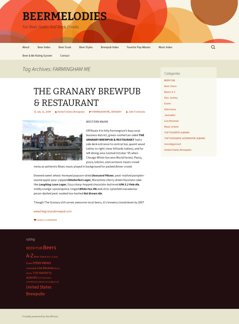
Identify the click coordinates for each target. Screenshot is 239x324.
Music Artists (171, 126)
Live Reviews (171, 121)
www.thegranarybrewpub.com (53, 211)
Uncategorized (172, 144)
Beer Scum (64, 47)
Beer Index (44, 47)
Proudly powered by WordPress (40, 316)
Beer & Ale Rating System (37, 55)
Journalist (169, 115)
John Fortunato (136, 111)
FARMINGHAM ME (100, 111)
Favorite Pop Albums (138, 47)
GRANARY (116, 111)
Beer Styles (86, 47)
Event (167, 103)
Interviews (170, 109)
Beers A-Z (169, 92)
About (26, 47)
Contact (65, 55)
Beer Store (170, 86)
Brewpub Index (110, 47)
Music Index (165, 47)
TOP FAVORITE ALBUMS (177, 132)
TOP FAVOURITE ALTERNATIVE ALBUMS (184, 138)
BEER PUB (169, 80)
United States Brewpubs (71, 111)
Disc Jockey (171, 97)
